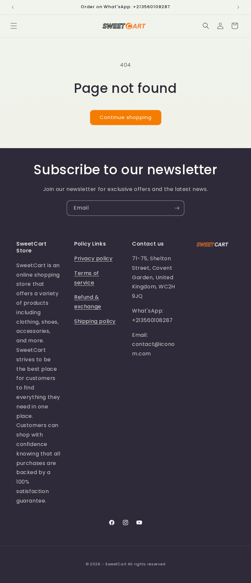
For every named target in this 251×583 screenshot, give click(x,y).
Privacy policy (93, 258)
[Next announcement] (238, 7)
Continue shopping (126, 117)
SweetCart (115, 564)
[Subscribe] (177, 208)
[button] (14, 26)
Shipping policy (95, 321)
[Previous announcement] (13, 7)
